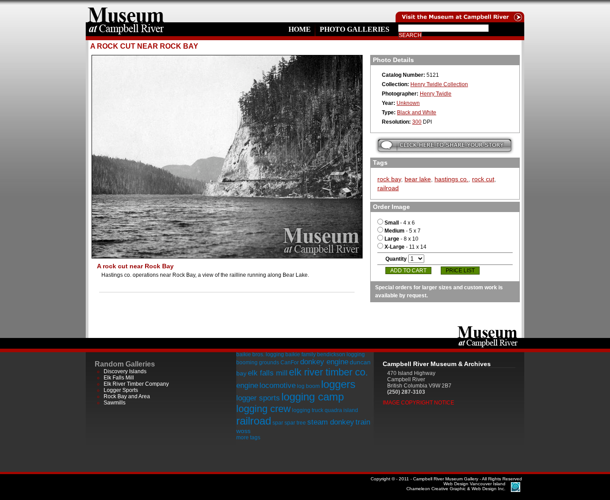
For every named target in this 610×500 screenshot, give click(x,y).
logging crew (263, 408)
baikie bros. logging (260, 354)
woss (243, 430)
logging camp (312, 397)
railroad (388, 188)
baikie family (300, 354)
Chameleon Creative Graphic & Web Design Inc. (456, 486)
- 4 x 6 (399, 223)
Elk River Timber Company (136, 384)
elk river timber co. (328, 372)
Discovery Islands (125, 371)
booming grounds (257, 362)
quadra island (341, 410)
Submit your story (444, 145)
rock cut (483, 179)
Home (299, 29)
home (126, 11)
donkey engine (324, 362)
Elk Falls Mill (119, 378)
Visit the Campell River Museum (459, 11)
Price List (460, 270)
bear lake (418, 179)
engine (247, 385)
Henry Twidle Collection (439, 84)
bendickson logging (341, 354)
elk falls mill (268, 373)
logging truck (307, 410)
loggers (338, 384)
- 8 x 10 (401, 239)
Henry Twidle (435, 94)
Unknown (408, 103)
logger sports (258, 398)
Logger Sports (121, 390)
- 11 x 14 (405, 247)
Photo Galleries (354, 29)
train (362, 422)
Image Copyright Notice (418, 403)
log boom (308, 386)
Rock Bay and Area (127, 396)
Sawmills (114, 403)
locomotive (277, 385)
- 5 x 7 (402, 231)
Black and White (416, 112)
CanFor (289, 362)
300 (417, 122)
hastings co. (451, 179)
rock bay (389, 179)
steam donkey (330, 422)
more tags (248, 437)
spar (277, 423)
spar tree (295, 423)
